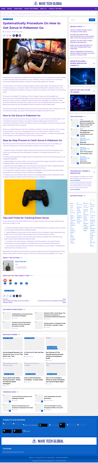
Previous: (16, 300)
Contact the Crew (55, 8)
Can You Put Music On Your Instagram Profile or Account (39, 408)
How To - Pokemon (7, 19)
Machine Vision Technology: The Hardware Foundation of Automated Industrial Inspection (39, 316)
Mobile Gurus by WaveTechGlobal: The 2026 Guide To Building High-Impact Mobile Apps (81, 47)
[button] (96, 8)
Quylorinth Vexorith (49, 400)
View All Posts (21, 267)
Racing (9, 8)
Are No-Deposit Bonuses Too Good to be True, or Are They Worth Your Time (13, 354)
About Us (43, 8)
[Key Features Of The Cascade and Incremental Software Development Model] (56, 343)
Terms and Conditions (62, 457)
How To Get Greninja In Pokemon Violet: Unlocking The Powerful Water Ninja (55, 380)
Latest (81, 119)
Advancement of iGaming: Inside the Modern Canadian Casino (39, 325)
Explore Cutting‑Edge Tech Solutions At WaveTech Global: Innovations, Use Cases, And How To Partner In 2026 (82, 53)
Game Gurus (18, 8)
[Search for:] (79, 19)
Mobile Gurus (83, 140)
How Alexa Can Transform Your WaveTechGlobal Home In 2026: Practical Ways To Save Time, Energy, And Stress (82, 36)
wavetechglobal (75, 189)
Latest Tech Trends (31, 8)
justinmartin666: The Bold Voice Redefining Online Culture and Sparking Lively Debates (75, 123)
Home (3, 8)
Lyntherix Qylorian (8, 358)
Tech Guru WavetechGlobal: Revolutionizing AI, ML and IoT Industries (75, 160)
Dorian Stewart (48, 409)
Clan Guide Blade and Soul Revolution (39, 398)
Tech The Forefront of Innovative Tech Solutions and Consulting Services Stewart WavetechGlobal (75, 151)
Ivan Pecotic (7, 31)
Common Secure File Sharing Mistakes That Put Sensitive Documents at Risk (7, 325)
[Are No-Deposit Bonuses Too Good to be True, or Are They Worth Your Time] (13, 343)
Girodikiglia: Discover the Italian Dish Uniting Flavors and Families (75, 132)
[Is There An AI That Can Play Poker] (34, 343)
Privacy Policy (51, 457)
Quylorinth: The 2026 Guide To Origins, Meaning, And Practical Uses (79, 215)
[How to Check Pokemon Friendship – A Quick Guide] (34, 369)
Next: (52, 300)
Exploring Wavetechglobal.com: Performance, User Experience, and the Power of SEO (75, 142)
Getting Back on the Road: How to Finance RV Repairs (7, 316)
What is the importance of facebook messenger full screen (7, 408)
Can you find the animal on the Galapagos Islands (7, 398)
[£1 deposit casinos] (18, 425)
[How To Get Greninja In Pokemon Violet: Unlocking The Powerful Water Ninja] (56, 369)
